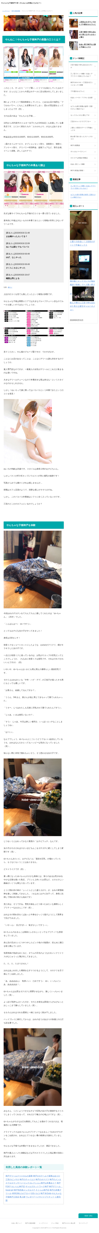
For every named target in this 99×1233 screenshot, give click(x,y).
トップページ (6, 11)
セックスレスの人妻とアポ (80, 115)
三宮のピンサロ (12, 1179)
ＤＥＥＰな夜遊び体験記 (79, 158)
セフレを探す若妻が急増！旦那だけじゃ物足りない (81, 107)
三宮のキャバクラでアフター (81, 121)
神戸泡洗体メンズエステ (24, 1190)
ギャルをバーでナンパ (78, 151)
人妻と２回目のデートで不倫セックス (81, 129)
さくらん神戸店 (42, 1190)
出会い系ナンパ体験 (78, 164)
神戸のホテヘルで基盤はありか (46, 1176)
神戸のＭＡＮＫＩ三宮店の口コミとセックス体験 (81, 84)
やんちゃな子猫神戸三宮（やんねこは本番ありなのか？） (21, 3)
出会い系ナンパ (16, 1223)
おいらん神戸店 (18, 1186)
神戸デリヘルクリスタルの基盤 (19, 1176)
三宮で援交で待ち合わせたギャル (81, 66)
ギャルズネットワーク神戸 (37, 1186)
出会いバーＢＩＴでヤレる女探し (81, 99)
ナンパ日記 (55, 1223)
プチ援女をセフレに (78, 91)
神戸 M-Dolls (45, 1193)
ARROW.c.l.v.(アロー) (21, 1193)
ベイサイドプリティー (44, 1197)
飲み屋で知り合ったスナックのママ (81, 138)
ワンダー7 (30, 1197)
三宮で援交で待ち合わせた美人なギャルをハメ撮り (87, 34)
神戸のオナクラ (42, 1179)
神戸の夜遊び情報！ (78, 170)
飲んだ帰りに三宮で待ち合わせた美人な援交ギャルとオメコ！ (82, 306)
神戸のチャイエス (27, 1179)
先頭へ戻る (88, 1216)
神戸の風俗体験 (16, 11)
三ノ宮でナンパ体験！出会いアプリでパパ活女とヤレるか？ (81, 75)
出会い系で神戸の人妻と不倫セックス (87, 45)
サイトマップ (83, 1223)
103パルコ (35, 1193)
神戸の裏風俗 (75, 145)
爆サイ (10, 287)
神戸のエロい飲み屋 (68, 1223)
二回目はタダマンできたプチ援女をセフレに (87, 23)
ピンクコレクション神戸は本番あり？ (39, 1183)
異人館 (22, 1197)
